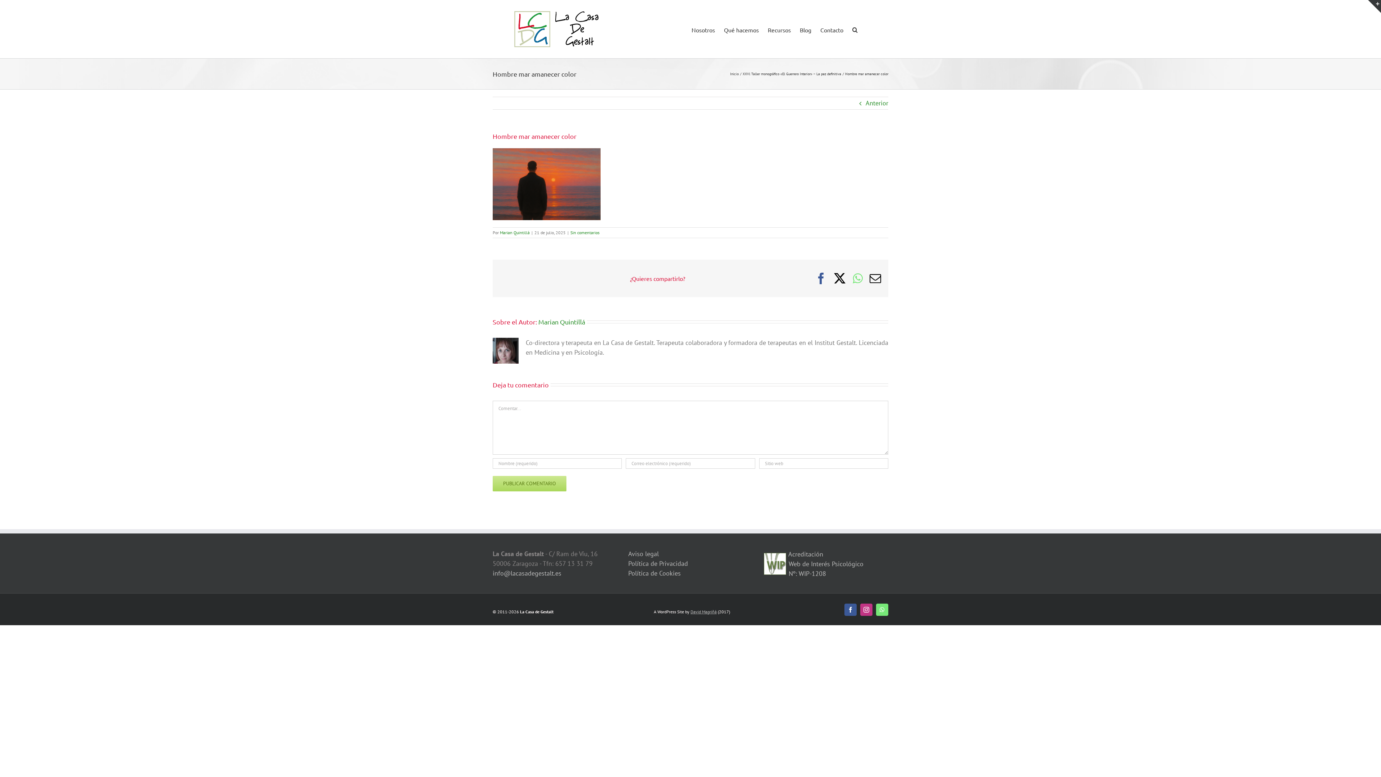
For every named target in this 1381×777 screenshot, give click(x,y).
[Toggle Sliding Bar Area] (1374, 6)
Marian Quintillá (515, 232)
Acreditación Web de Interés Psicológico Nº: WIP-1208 (825, 564)
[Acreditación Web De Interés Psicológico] (775, 558)
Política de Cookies (654, 573)
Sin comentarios (585, 232)
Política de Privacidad (658, 563)
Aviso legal (643, 554)
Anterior (877, 103)
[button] (855, 29)
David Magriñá (703, 611)
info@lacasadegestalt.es (527, 573)
